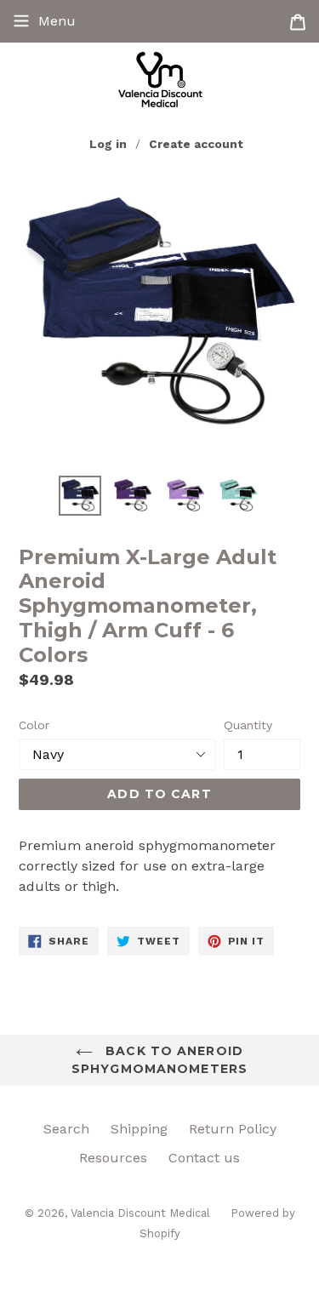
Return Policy (232, 1129)
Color (34, 725)
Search (66, 1129)
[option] (80, 495)
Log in (108, 144)
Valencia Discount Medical (142, 1213)
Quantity (248, 725)
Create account (196, 144)
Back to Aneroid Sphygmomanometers (159, 1059)
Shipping (139, 1129)
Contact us (204, 1158)
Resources (113, 1158)
